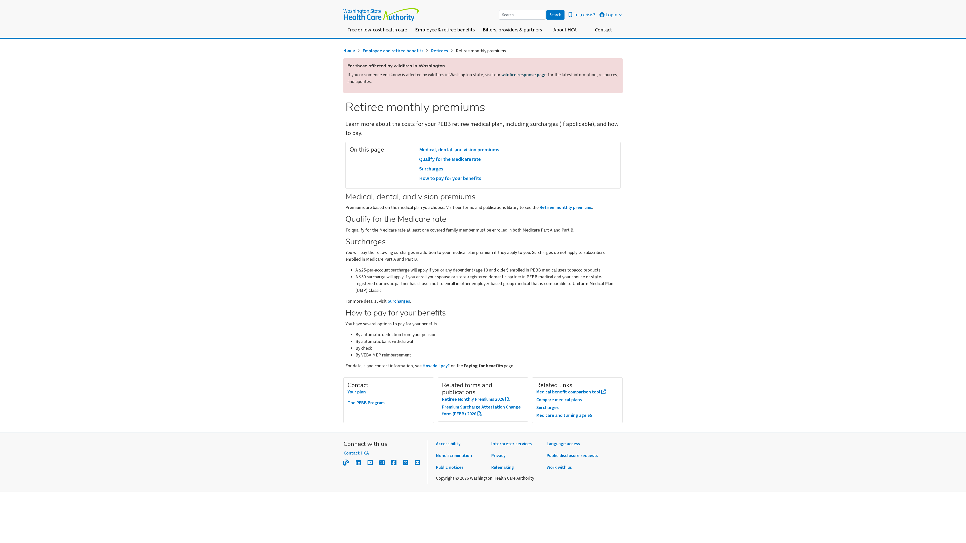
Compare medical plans (559, 400)
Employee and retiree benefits (393, 51)
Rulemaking (502, 467)
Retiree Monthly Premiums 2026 (473, 399)
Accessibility (448, 444)
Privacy (498, 455)
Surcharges (431, 168)
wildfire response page (524, 75)
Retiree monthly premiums (566, 207)
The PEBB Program (366, 403)
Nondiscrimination (454, 455)
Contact (603, 29)
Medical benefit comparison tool (568, 392)
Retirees (439, 51)
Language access (563, 444)
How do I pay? (436, 366)
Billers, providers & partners (512, 29)
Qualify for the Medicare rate (450, 159)
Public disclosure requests (572, 455)
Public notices (450, 467)
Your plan (357, 392)
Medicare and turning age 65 (564, 415)
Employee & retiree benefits (445, 29)
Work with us (559, 467)
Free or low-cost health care (377, 29)
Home (349, 51)
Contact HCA (356, 453)
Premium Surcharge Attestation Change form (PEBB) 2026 (481, 410)
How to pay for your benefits (450, 178)
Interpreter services (511, 444)
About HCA (565, 29)
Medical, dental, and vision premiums (459, 149)
